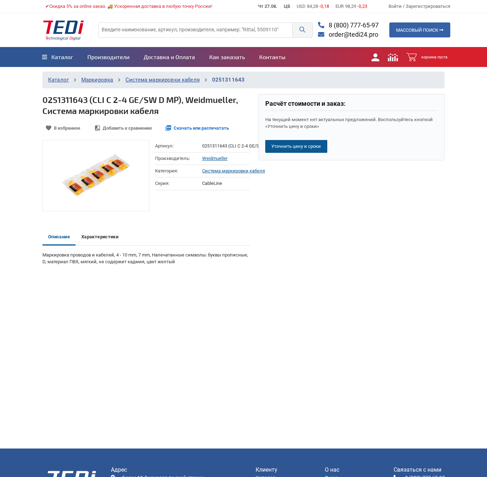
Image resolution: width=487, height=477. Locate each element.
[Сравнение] (393, 57)
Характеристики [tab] (99, 236)
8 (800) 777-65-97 (353, 25)
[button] (302, 30)
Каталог (58, 80)
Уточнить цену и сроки (296, 146)
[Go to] (63, 30)
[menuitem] (57, 57)
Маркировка (97, 80)
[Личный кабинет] (375, 57)
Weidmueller (214, 158)
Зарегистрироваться (428, 6)
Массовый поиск (417, 30)
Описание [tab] (59, 236)
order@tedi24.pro (352, 34)
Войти (396, 6)
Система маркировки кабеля (162, 80)
